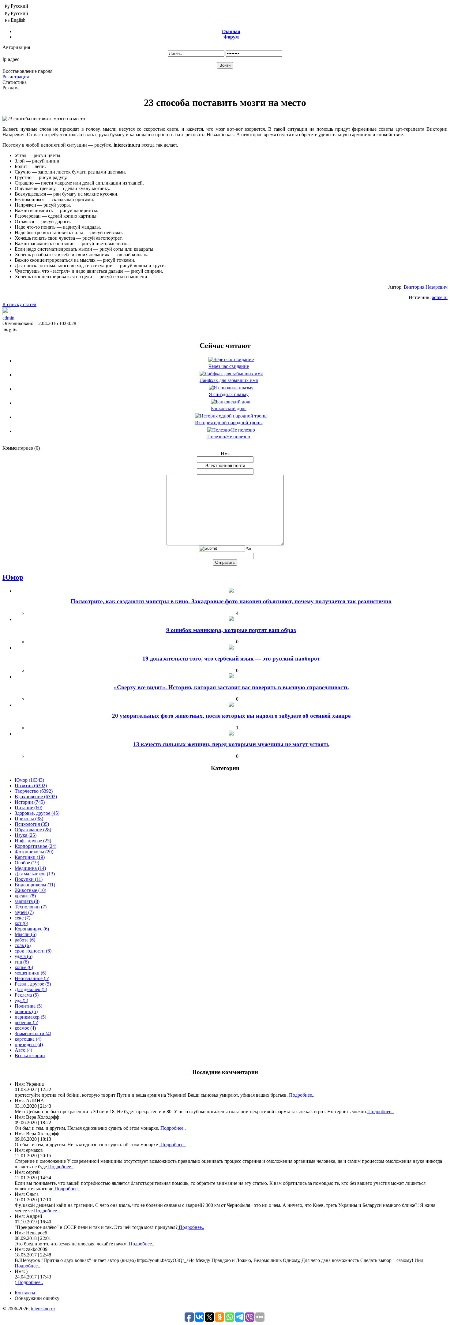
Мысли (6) (25, 934)
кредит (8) (25, 895)
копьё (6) (24, 967)
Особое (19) (27, 862)
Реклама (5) (27, 994)
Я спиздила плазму (229, 394)
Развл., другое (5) (33, 983)
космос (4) (25, 1028)
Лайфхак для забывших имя (229, 380)
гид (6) (22, 961)
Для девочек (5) (31, 989)
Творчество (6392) (34, 791)
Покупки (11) (29, 879)
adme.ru (440, 297)
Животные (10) (30, 890)
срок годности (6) (33, 950)
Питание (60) (28, 807)
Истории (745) (30, 802)
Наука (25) (25, 835)
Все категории (30, 1055)
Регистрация (15, 76)
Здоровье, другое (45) (37, 813)
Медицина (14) (30, 868)
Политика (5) (28, 1006)
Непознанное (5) (32, 978)
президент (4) (29, 1044)
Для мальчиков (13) (35, 873)
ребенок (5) (26, 1022)
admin (8, 317)
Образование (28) (33, 829)
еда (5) (21, 1000)
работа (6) (25, 939)
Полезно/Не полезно (228, 436)
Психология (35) (32, 824)
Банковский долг (228, 408)
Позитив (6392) (31, 785)
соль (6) (23, 945)
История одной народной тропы (229, 422)
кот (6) (21, 923)
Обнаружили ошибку (37, 1298)
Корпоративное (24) (35, 846)
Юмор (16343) (29, 780)
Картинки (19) (30, 857)
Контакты (25, 1292)
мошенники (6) (30, 972)
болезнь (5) (26, 1011)
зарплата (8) (27, 901)
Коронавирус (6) (32, 928)
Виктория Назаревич (426, 287)
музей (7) (24, 912)
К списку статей (19, 304)
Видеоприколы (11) (35, 884)
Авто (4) (23, 1050)
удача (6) (23, 956)
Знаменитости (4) (33, 1033)
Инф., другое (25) (33, 840)
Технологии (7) (31, 906)
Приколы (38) (29, 818)
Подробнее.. (301, 1095)
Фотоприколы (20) (34, 851)
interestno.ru (43, 1308)
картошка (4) (28, 1039)
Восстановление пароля (27, 71)
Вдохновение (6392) (36, 796)
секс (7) (22, 917)
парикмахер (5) (30, 1017)
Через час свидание (228, 366)
